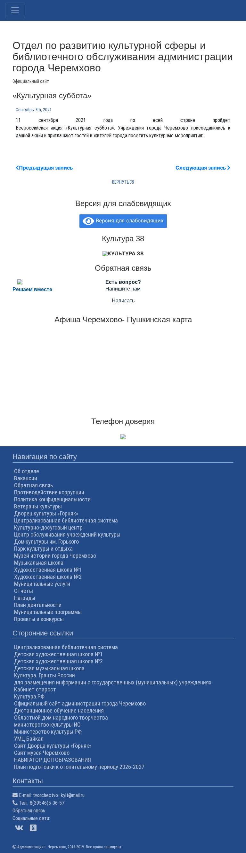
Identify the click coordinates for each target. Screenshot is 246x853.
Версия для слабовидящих (129, 220)
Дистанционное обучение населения (59, 710)
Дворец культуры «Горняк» (46, 513)
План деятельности (38, 605)
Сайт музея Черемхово (42, 752)
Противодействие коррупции (49, 492)
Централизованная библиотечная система (66, 520)
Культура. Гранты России (44, 675)
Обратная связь (33, 485)
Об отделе (26, 471)
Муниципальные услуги (42, 583)
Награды (24, 597)
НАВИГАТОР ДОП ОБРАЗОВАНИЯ (52, 759)
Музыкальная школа (38, 562)
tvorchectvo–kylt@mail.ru (59, 795)
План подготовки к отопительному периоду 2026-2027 (79, 766)
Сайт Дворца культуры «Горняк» (53, 745)
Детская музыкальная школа (49, 668)
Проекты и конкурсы (39, 619)
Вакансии (25, 478)
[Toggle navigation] (15, 10)
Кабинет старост (35, 689)
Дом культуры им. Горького (46, 541)
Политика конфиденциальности (52, 499)
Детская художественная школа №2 (58, 661)
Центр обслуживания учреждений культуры (67, 534)
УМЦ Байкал (29, 738)
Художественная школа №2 (48, 576)
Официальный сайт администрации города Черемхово (80, 703)
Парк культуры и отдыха (43, 548)
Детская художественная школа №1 (58, 654)
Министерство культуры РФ (48, 731)
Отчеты (23, 590)
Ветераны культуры (38, 506)
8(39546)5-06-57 (47, 803)
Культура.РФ (29, 696)
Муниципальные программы (48, 612)
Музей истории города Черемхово (55, 555)
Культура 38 (126, 253)
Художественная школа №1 (48, 569)
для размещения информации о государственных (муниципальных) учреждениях (112, 682)
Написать (123, 300)
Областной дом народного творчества (61, 717)
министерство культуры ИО (47, 724)
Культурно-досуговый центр (48, 527)
